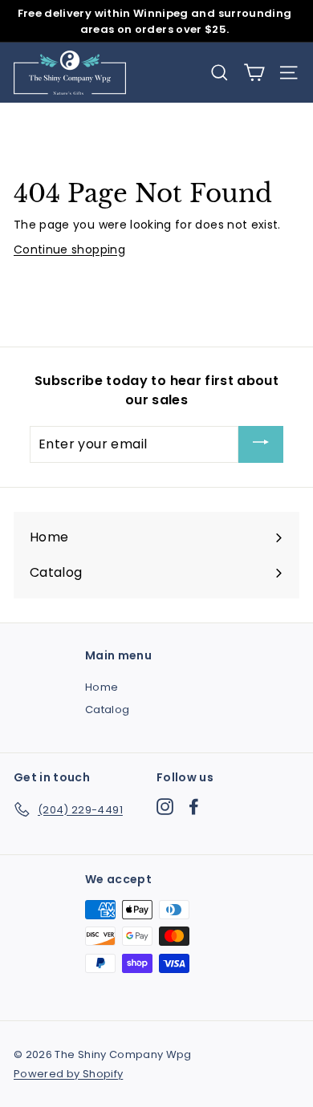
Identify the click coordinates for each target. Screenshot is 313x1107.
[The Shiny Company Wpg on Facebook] (193, 806)
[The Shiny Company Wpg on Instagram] (164, 806)
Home (101, 687)
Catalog (107, 709)
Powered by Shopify (68, 1073)
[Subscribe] (260, 445)
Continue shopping (69, 249)
